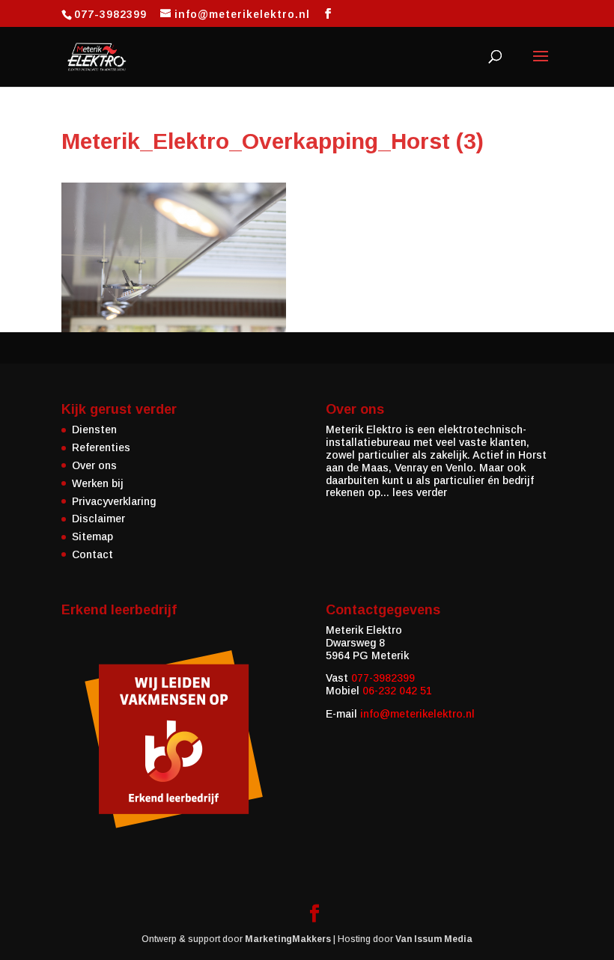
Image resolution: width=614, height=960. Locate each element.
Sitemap (92, 536)
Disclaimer (98, 519)
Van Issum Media (433, 939)
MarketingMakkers (288, 939)
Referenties (101, 447)
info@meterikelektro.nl (417, 714)
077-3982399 (383, 678)
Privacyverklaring (114, 501)
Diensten (94, 429)
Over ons (94, 465)
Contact (92, 554)
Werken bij (98, 483)
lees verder (419, 492)
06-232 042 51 (397, 691)
